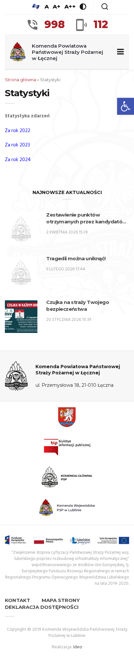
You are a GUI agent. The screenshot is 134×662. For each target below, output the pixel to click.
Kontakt (17, 600)
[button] (125, 106)
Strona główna (20, 79)
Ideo (77, 647)
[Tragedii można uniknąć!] (21, 273)
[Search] (105, 6)
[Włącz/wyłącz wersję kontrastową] (83, 6)
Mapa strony (61, 600)
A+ (56, 6)
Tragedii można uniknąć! (75, 258)
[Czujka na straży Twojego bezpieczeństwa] (21, 316)
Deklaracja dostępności (42, 607)
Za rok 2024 (18, 160)
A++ (70, 6)
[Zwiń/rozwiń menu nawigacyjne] (119, 52)
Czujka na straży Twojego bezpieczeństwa (77, 305)
